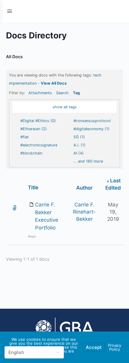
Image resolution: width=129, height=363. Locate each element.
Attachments (40, 93)
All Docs (14, 56)
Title (33, 187)
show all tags (64, 107)
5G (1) (79, 137)
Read (32, 236)
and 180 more (90, 161)
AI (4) (79, 153)
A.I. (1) (80, 145)
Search (62, 93)
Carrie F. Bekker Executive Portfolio (46, 216)
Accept (94, 347)
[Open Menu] (9, 11)
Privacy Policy (114, 347)
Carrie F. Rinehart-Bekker (84, 212)
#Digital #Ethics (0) (38, 120)
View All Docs (54, 83)
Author (84, 188)
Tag (76, 93)
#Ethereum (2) (33, 129)
